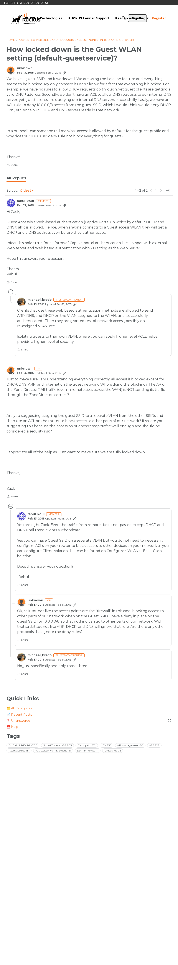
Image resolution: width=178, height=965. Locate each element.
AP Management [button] (130, 745)
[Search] (124, 18)
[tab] (16, 178)
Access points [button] (19, 750)
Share (12, 165)
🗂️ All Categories (19, 708)
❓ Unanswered (89, 721)
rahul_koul (25, 201)
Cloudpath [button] (87, 745)
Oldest (25, 191)
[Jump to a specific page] (168, 190)
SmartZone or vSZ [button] (57, 745)
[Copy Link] (64, 73)
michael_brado (40, 300)
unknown (25, 68)
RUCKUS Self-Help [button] (23, 745)
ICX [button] (106, 745)
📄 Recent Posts (19, 715)
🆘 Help (12, 727)
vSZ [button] (154, 745)
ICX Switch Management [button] (53, 750)
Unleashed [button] (112, 750)
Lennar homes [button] (87, 750)
